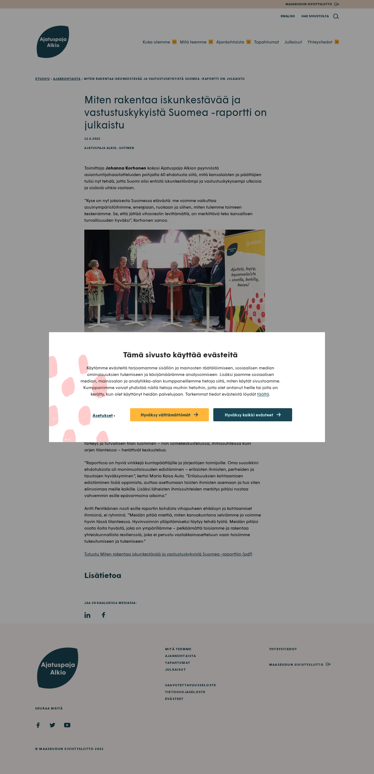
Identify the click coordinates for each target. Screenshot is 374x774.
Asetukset (103, 415)
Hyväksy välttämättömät (166, 414)
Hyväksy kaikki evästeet (249, 414)
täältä (263, 393)
